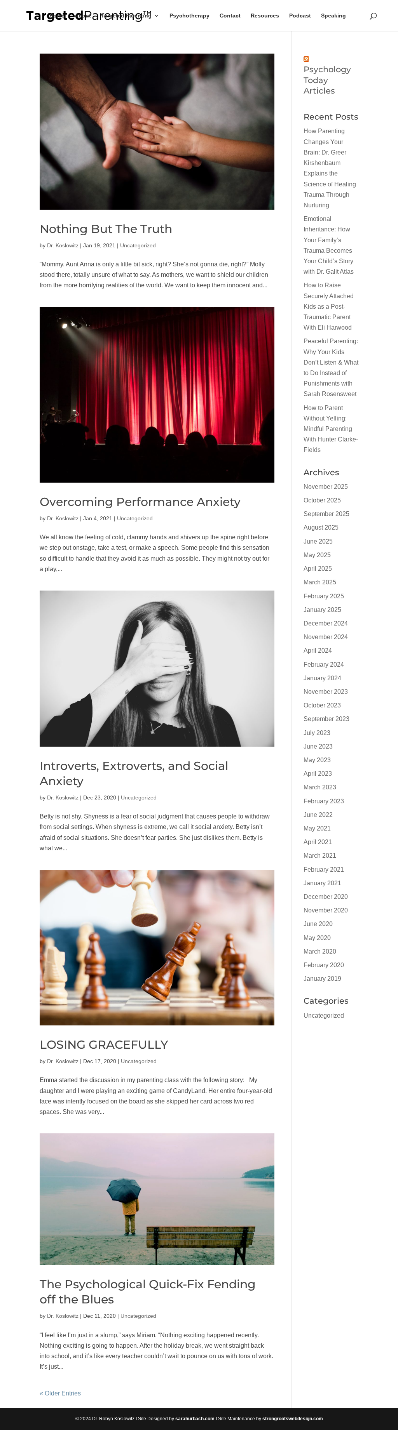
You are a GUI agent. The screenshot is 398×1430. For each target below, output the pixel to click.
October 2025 (322, 500)
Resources (265, 16)
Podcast (300, 16)
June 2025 (318, 541)
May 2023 (317, 760)
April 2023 (318, 773)
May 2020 (317, 938)
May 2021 (317, 828)
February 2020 (324, 965)
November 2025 (326, 486)
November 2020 (326, 910)
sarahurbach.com (195, 1418)
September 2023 (326, 719)
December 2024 (326, 623)
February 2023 (324, 801)
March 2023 (320, 787)
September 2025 (326, 514)
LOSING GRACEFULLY (104, 1044)
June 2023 (318, 746)
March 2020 (320, 951)
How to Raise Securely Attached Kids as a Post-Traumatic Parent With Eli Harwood (329, 306)
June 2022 (318, 814)
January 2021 (322, 883)
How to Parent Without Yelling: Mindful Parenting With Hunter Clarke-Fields (331, 429)
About (83, 16)
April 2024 (318, 650)
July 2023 (317, 733)
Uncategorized (138, 245)
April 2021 (318, 842)
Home (57, 16)
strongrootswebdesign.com (292, 1418)
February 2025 (324, 596)
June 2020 (318, 924)
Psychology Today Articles (327, 80)
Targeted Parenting (126, 16)
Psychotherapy (189, 16)
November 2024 (326, 637)
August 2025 (321, 527)
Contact (230, 16)
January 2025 (322, 609)
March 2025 (320, 582)
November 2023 (326, 691)
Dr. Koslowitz (63, 245)
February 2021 (324, 869)
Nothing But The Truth (106, 229)
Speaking (333, 16)
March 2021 (320, 855)
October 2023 (322, 705)
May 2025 (317, 555)
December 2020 (326, 896)
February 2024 (324, 664)
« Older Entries (60, 1393)
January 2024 (322, 678)
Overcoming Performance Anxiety (140, 502)
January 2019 (322, 978)
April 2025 (318, 568)
